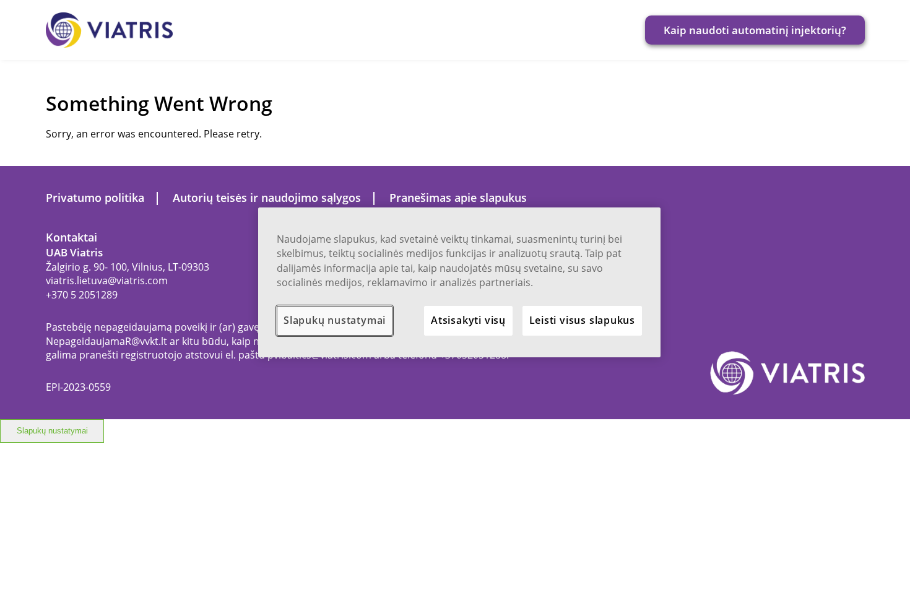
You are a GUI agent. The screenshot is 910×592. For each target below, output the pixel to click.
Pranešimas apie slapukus (458, 197)
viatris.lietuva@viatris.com (107, 280)
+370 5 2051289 (82, 295)
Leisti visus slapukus (582, 320)
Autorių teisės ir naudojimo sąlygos (267, 197)
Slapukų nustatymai (52, 430)
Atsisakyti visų (468, 320)
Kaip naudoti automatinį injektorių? (755, 30)
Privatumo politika (95, 197)
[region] (459, 282)
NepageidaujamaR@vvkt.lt (106, 341)
